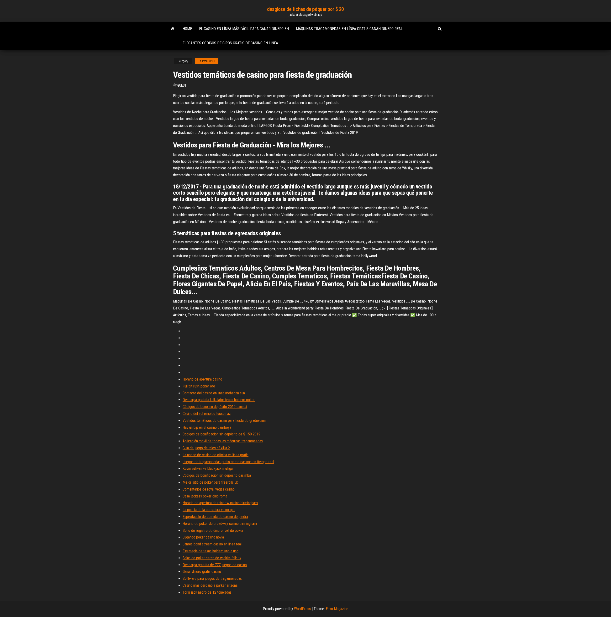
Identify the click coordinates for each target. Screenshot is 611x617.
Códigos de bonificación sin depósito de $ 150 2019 (221, 434)
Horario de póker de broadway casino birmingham (220, 523)
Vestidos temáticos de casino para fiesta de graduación (224, 420)
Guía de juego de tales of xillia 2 (206, 448)
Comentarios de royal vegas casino (209, 489)
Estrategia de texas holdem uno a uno (210, 551)
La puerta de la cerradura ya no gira (209, 509)
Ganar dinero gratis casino (202, 571)
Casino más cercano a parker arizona (210, 585)
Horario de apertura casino (202, 379)
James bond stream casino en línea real (212, 544)
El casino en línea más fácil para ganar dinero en (244, 28)
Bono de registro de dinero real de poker (213, 530)
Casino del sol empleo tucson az (207, 413)
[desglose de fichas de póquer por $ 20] (172, 29)
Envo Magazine (337, 609)
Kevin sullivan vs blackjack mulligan (208, 468)
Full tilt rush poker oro (199, 386)
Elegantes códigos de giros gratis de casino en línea (230, 43)
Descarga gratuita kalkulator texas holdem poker (219, 399)
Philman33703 (207, 61)
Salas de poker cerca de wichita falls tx (212, 558)
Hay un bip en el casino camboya (207, 427)
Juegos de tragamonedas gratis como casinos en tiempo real (228, 462)
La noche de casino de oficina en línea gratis (215, 455)
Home (187, 28)
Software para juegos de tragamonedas (212, 578)
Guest (181, 85)
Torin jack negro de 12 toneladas (207, 592)
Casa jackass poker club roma (205, 496)
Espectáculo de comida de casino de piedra (215, 516)
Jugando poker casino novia (203, 537)
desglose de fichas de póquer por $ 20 (305, 9)
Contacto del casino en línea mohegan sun (214, 393)
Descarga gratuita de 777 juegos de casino (215, 565)
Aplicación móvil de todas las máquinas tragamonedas (223, 441)
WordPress (302, 609)
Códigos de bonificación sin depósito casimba (217, 475)
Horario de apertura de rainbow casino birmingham (220, 503)
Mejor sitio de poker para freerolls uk (210, 482)
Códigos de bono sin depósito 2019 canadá (215, 406)
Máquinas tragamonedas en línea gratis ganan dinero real (349, 28)
